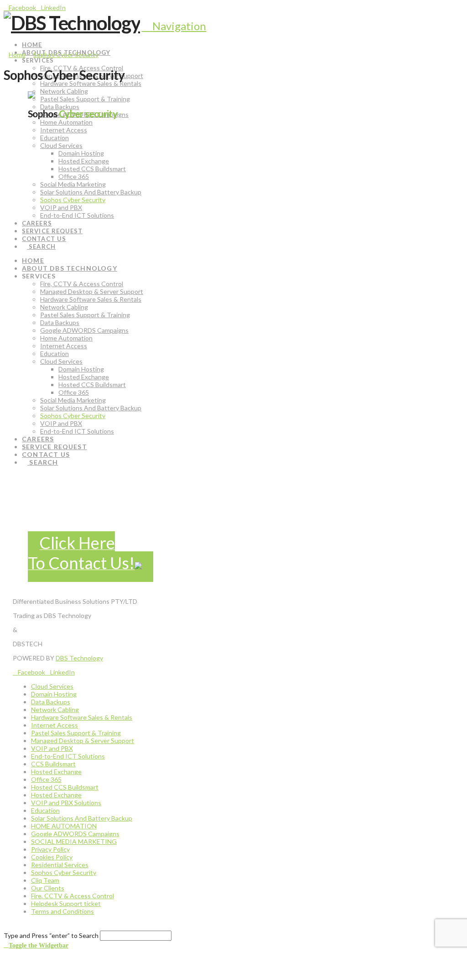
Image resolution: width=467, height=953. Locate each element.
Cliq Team (45, 880)
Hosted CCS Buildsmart (65, 787)
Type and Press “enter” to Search (51, 935)
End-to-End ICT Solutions (68, 756)
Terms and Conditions (62, 911)
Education (45, 810)
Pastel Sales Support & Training (76, 733)
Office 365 (46, 779)
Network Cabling (55, 709)
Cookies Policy (52, 857)
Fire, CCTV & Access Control (72, 896)
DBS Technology (79, 658)
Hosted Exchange (56, 771)
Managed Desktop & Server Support (82, 740)
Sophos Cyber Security (63, 872)
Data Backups (50, 702)
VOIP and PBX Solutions (66, 802)
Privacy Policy (50, 849)
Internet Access (54, 725)
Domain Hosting (54, 694)
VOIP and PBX (52, 748)
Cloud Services (52, 686)
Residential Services (59, 865)
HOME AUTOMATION (64, 826)
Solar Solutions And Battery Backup (81, 818)
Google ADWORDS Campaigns (75, 834)
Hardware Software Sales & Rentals (81, 717)
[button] (173, 25)
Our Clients (47, 888)
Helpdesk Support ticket (66, 903)
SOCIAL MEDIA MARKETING (74, 841)
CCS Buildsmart (53, 764)
